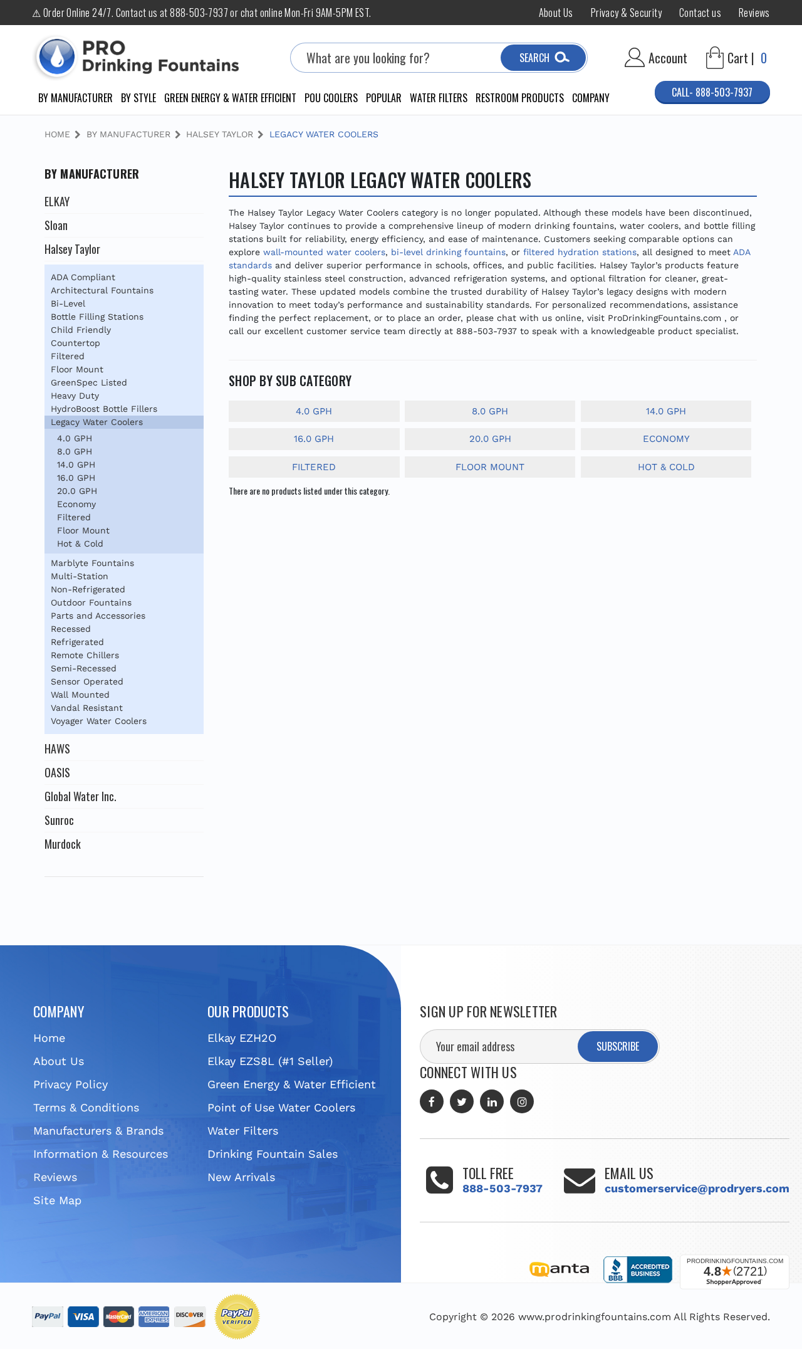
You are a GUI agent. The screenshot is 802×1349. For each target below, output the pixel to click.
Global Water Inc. (80, 796)
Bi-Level (68, 303)
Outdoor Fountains (91, 602)
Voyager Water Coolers (99, 721)
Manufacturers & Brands (98, 1130)
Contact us (700, 12)
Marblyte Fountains (92, 563)
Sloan (56, 225)
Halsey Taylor (72, 249)
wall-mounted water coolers (324, 252)
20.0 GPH (77, 491)
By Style (138, 97)
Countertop (75, 343)
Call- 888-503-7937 (712, 92)
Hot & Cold (80, 543)
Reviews (754, 12)
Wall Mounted (80, 695)
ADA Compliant (83, 277)
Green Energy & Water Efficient (230, 97)
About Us (556, 12)
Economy (76, 504)
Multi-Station (79, 576)
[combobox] (439, 58)
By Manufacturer (75, 97)
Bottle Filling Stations (97, 317)
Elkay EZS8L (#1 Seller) (270, 1061)
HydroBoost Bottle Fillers (104, 409)
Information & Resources (100, 1153)
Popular (384, 97)
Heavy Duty (75, 396)
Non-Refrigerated (88, 589)
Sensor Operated (87, 681)
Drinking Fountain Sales (272, 1153)
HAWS (57, 748)
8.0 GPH (74, 451)
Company (591, 97)
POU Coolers (331, 97)
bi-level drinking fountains (448, 252)
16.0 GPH (76, 478)
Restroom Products (520, 97)
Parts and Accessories (98, 616)
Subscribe (617, 1046)
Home (49, 1037)
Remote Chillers (85, 655)
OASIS (57, 772)
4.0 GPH (74, 438)
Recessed (71, 629)
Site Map (57, 1200)
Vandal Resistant (87, 708)
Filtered (68, 356)
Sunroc (59, 820)
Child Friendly (81, 330)
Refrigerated (77, 642)
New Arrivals (241, 1177)
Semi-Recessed (84, 668)
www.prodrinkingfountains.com (594, 1317)
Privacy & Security (626, 12)
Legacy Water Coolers (97, 422)
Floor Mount (77, 369)
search (534, 57)
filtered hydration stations (580, 252)
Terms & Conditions (86, 1107)
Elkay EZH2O (241, 1037)
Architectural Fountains (102, 290)
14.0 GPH (76, 464)
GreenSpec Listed (89, 382)
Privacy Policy (70, 1084)
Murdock (62, 844)
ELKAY (57, 201)
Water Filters (438, 97)
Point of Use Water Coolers (281, 1107)
